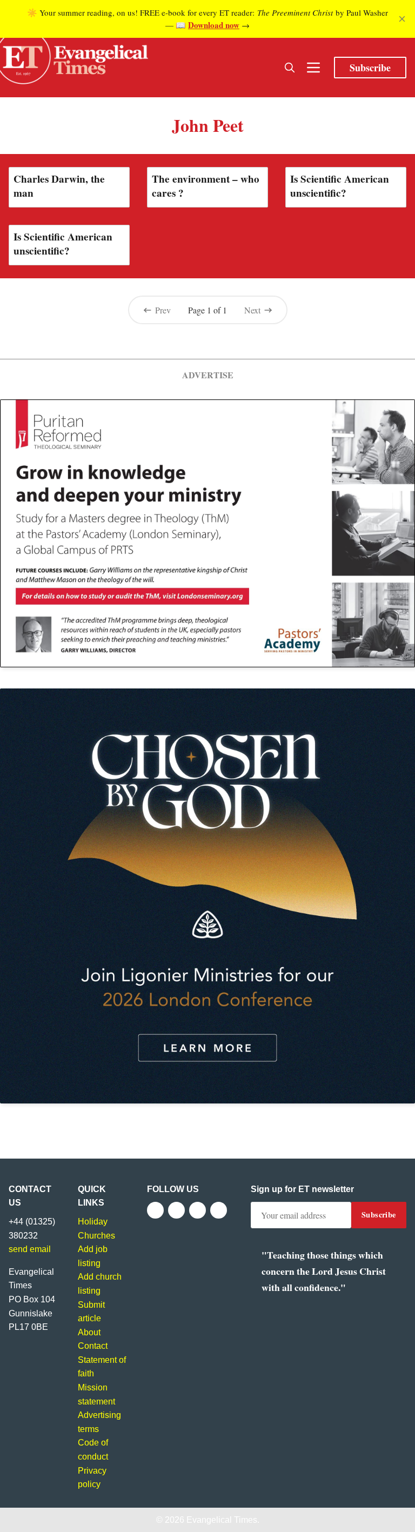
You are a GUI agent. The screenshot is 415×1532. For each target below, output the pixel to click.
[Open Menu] (313, 67)
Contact (93, 1345)
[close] (402, 19)
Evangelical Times (221, 1519)
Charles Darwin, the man (59, 185)
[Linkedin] (218, 1210)
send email (30, 1249)
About (89, 1332)
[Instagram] (197, 1210)
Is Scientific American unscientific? (339, 185)
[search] (289, 67)
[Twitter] (176, 1210)
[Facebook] (155, 1210)
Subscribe (370, 68)
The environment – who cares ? (205, 185)
